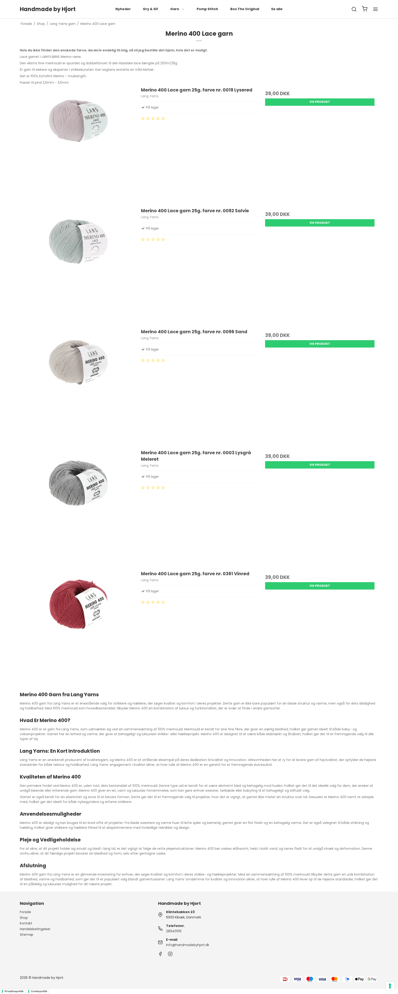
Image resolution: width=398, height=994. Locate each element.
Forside (25, 912)
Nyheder (123, 9)
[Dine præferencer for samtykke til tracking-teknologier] (390, 986)
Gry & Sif (150, 9)
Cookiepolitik (39, 991)
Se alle (277, 9)
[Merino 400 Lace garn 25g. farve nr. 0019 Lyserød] (78, 145)
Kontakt (26, 923)
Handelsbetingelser (35, 929)
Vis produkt (320, 102)
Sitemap (26, 934)
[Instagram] (170, 955)
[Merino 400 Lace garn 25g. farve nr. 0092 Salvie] (78, 266)
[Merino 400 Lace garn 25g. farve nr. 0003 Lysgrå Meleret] (78, 508)
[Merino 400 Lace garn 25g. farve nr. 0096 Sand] (78, 387)
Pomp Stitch (207, 9)
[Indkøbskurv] (364, 9)
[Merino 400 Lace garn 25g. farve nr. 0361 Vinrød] (78, 629)
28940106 (173, 931)
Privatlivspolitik (14, 991)
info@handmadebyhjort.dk (187, 945)
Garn (174, 9)
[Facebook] (160, 955)
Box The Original (244, 9)
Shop (24, 917)
